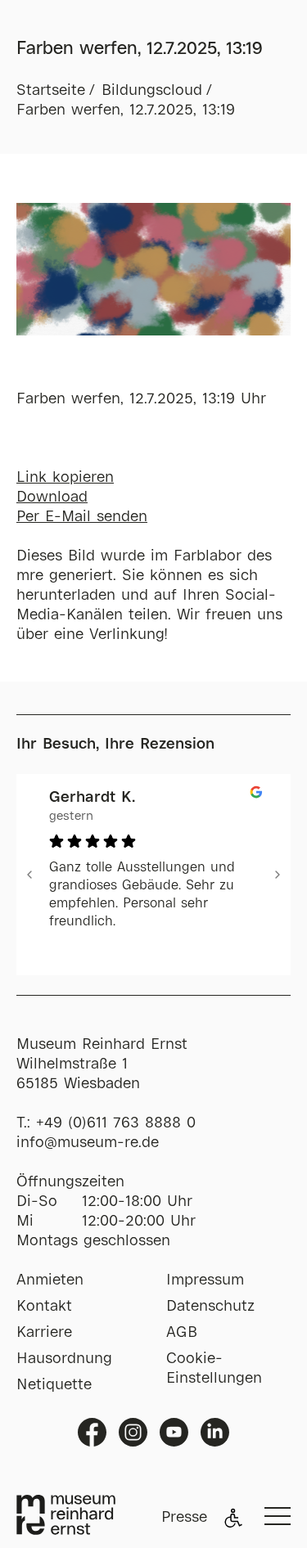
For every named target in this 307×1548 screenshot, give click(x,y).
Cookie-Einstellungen (214, 1368)
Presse (184, 1517)
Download (52, 497)
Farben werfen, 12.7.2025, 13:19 (125, 110)
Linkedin (215, 1432)
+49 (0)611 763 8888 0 (116, 1123)
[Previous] (29, 875)
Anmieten (50, 1280)
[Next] (277, 875)
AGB (181, 1332)
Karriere (44, 1332)
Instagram (133, 1432)
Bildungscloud (152, 90)
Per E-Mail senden (81, 517)
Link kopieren (65, 477)
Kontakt (44, 1306)
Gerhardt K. (92, 797)
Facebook (92, 1432)
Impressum (205, 1280)
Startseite (50, 90)
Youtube (174, 1432)
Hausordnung (64, 1359)
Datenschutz (210, 1306)
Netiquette (54, 1385)
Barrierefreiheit (233, 1517)
